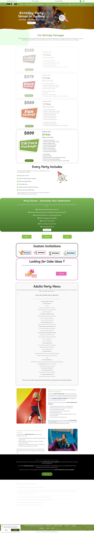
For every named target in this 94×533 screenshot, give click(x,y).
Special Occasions (55, 4)
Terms (83, 4)
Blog (80, 4)
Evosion (56, 531)
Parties (21, 4)
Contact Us (75, 4)
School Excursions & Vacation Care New (34, 4)
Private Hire (47, 4)
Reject (6, 530)
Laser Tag (63, 4)
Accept (15, 530)
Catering (69, 4)
